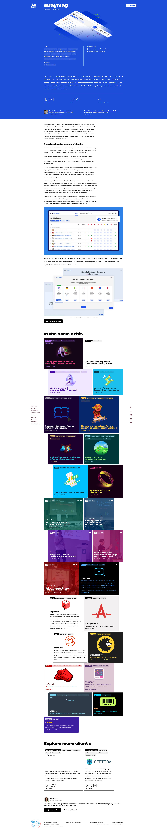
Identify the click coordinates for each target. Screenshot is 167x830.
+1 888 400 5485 (77, 822)
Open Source (88, 598)
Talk (47, 500)
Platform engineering (49, 51)
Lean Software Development (69, 51)
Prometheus (68, 58)
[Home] (33, 5)
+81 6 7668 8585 (119, 822)
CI (88, 400)
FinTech (95, 750)
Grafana (74, 58)
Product (83, 564)
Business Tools (54, 49)
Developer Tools (57, 750)
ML (99, 564)
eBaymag (97, 76)
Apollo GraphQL (47, 56)
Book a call (53, 809)
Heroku (69, 398)
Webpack (67, 56)
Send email (69, 809)
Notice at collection (119, 824)
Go (61, 398)
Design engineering (57, 665)
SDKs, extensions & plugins (91, 752)
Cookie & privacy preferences (108, 824)
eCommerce (47, 49)
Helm (63, 58)
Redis (62, 54)
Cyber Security (49, 750)
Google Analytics (106, 438)
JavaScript (103, 598)
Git (73, 665)
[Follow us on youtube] (131, 422)
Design (62, 340)
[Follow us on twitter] (131, 411)
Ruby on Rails (47, 54)
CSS (99, 598)
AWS (59, 752)
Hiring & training (109, 398)
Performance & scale (72, 49)
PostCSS (62, 56)
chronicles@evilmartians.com (50, 822)
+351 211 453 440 (99, 822)
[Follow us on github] (131, 419)
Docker (65, 398)
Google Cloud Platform (49, 58)
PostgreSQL (57, 54)
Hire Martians (131, 5)
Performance (59, 436)
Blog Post (48, 340)
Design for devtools (62, 49)
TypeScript (48, 752)
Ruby (52, 54)
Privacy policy (99, 824)
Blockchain (88, 755)
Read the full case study (53, 321)
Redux (57, 56)
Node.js (79, 665)
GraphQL (74, 54)
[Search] (131, 407)
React (53, 56)
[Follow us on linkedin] (131, 415)
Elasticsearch (68, 54)
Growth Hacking (58, 51)
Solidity (93, 755)
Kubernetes (58, 58)
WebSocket (68, 598)
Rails (92, 340)
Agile (100, 438)
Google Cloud (84, 400)
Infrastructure (59, 371)
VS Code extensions (103, 752)
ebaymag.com (91, 46)
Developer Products (55, 340)
